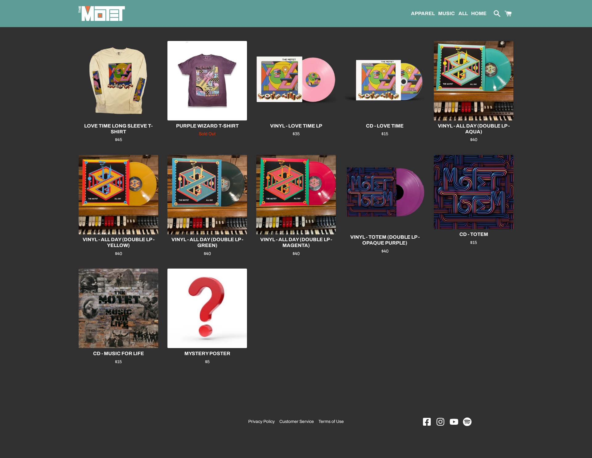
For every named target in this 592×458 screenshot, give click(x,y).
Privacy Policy (261, 421)
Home (479, 13)
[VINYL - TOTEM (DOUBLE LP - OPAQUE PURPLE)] (385, 193)
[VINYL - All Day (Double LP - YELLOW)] (118, 194)
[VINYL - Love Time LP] (296, 80)
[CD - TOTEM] (473, 192)
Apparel (422, 13)
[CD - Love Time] (385, 80)
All (462, 13)
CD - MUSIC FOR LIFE (118, 353)
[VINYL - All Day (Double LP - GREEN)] (207, 194)
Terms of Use (331, 421)
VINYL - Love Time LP (296, 125)
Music (446, 13)
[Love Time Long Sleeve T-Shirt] (118, 80)
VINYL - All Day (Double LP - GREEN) (207, 242)
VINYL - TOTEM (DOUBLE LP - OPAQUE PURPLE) (385, 239)
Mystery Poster (207, 353)
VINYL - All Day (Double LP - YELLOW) (118, 242)
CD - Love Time (385, 125)
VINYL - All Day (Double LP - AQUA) (474, 128)
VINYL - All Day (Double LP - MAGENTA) (296, 242)
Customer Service (296, 421)
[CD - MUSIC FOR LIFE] (118, 308)
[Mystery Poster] (207, 308)
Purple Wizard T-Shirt (207, 125)
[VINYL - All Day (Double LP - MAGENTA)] (296, 194)
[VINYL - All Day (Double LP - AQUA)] (473, 80)
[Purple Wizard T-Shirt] (207, 80)
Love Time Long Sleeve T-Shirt (118, 128)
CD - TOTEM (473, 234)
